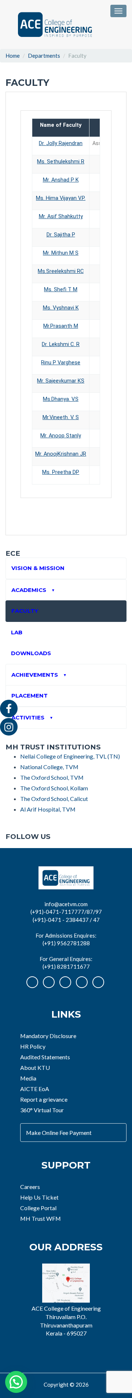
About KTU (35, 1067)
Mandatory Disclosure (48, 1035)
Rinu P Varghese (60, 363)
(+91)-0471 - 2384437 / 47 (66, 919)
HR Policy (32, 1046)
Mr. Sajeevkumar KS (60, 381)
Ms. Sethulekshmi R (60, 162)
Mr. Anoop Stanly (60, 436)
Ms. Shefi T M (60, 289)
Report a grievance (43, 1099)
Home (13, 55)
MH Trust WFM (40, 1218)
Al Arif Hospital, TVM (48, 809)
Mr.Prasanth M (60, 326)
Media (28, 1078)
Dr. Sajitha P (61, 235)
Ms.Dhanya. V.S (60, 399)
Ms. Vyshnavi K (61, 308)
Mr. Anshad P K (61, 180)
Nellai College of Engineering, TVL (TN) (70, 756)
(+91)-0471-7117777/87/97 (66, 911)
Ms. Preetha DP (60, 472)
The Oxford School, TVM (52, 777)
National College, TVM (49, 766)
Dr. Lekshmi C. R (61, 344)
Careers (30, 1186)
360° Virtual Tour (42, 1109)
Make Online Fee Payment (59, 1132)
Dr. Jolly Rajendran (60, 143)
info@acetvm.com (66, 904)
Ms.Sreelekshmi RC (61, 271)
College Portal (38, 1207)
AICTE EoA (34, 1088)
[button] (16, 1382)
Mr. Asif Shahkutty (61, 216)
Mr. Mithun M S (60, 253)
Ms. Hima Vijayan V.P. (60, 198)
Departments (44, 55)
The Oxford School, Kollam (54, 788)
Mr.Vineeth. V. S (61, 417)
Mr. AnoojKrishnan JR (60, 454)
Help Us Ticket (39, 1197)
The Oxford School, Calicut (54, 798)
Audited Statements (45, 1056)
